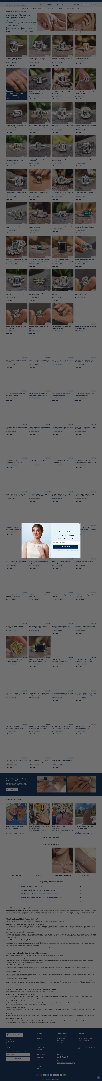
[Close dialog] (79, 524)
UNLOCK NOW (66, 546)
